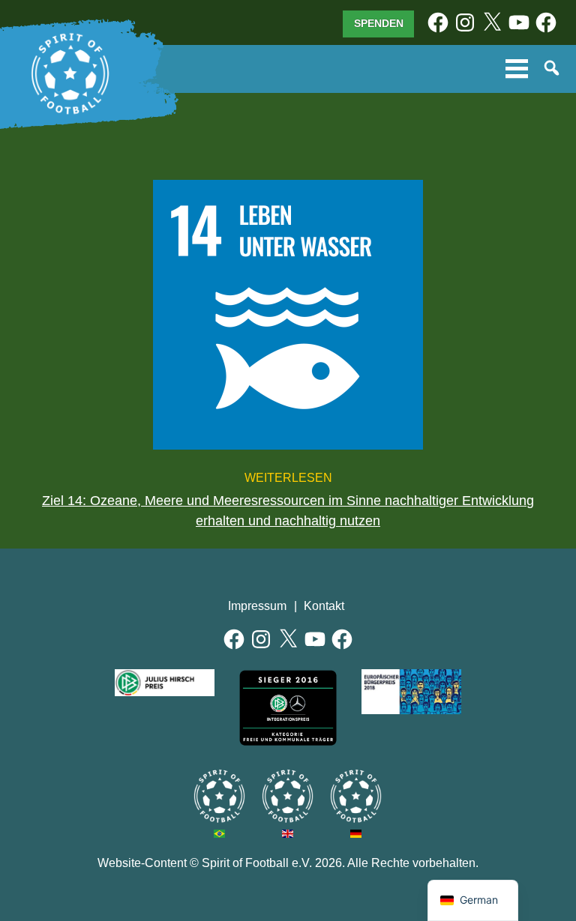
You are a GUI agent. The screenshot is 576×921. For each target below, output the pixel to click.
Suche (553, 69)
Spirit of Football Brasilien (219, 796)
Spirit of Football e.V (356, 796)
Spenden (379, 23)
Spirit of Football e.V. (70, 74)
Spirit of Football (288, 796)
